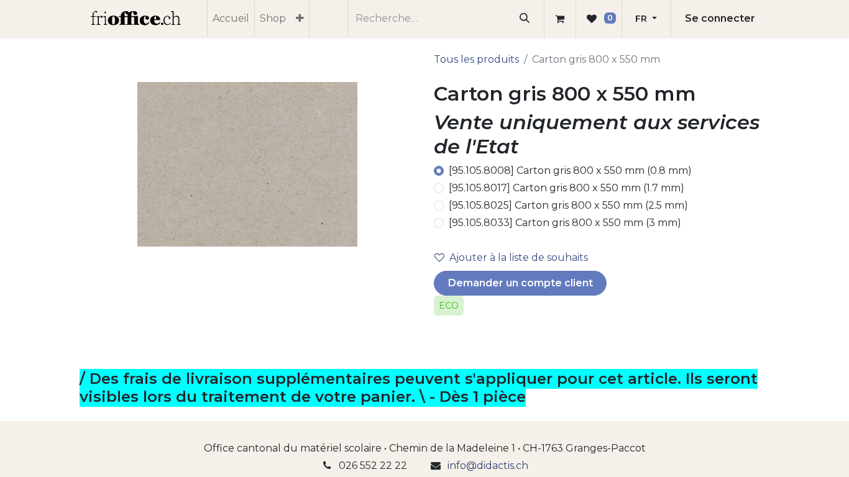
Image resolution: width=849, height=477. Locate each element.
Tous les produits (476, 59)
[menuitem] (231, 18)
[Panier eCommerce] (560, 18)
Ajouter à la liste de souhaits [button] (518, 257)
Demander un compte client (520, 283)
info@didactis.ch (487, 465)
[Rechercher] (525, 18)
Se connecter (720, 18)
